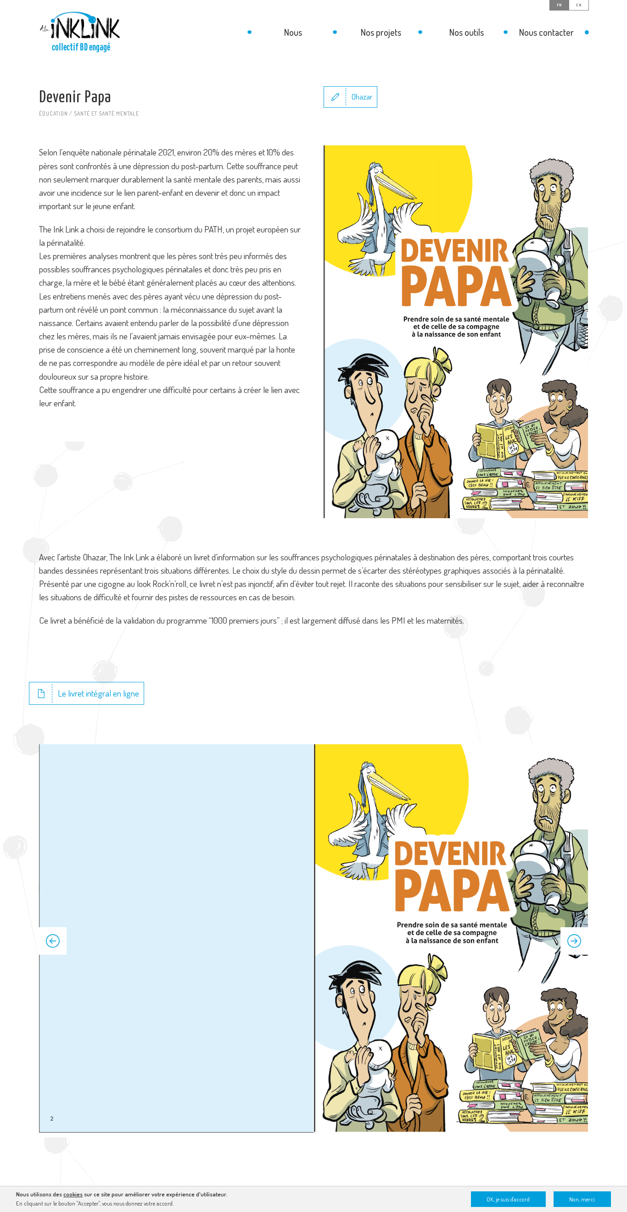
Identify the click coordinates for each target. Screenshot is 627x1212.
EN (579, 5)
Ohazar (362, 96)
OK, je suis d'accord (508, 1199)
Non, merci (582, 1199)
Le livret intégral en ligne (98, 693)
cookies (73, 1194)
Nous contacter (546, 32)
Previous (53, 941)
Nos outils (466, 32)
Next (574, 941)
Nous (293, 32)
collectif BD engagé (81, 47)
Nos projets (381, 32)
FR (559, 5)
